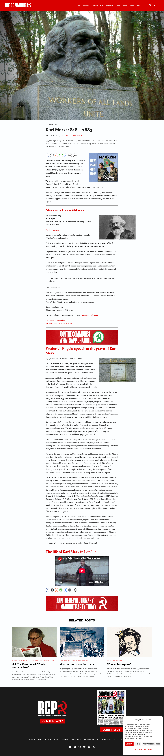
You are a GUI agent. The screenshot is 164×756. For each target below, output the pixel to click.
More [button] (138, 5)
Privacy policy (147, 749)
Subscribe (94, 5)
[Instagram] (79, 746)
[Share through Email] (70, 155)
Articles (109, 5)
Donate (86, 5)
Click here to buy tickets (56, 320)
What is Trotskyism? (119, 664)
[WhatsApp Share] (61, 155)
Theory (117, 5)
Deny (138, 744)
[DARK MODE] (154, 5)
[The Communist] (18, 6)
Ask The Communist (18, 660)
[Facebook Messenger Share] (65, 155)
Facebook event (52, 230)
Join (79, 5)
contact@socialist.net (89, 315)
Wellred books (91, 739)
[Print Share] (74, 155)
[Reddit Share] (56, 155)
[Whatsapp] (93, 746)
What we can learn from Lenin (77, 664)
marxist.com (108, 739)
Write (102, 5)
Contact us (35, 739)
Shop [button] (132, 5)
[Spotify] (89, 746)
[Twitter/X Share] (52, 155)
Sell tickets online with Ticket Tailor (59, 324)
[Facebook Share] (47, 155)
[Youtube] (84, 746)
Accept (129, 744)
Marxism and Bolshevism (72, 135)
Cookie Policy (137, 749)
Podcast (125, 5)
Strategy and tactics (49, 660)
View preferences (151, 744)
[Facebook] (70, 746)
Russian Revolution (82, 660)
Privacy (47, 739)
